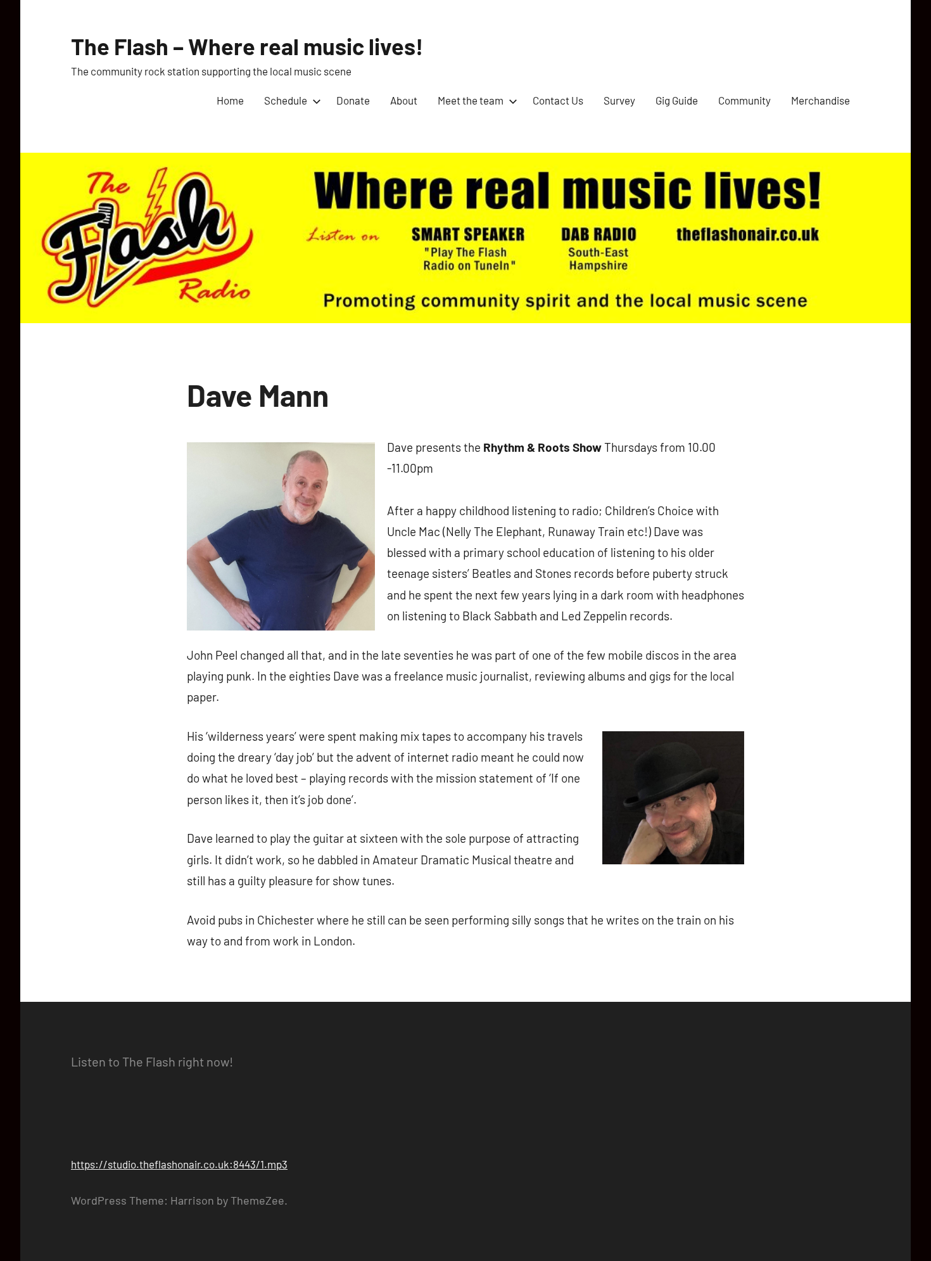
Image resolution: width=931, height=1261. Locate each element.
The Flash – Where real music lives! (247, 46)
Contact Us (558, 100)
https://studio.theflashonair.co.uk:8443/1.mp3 (179, 1164)
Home (230, 100)
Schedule (285, 100)
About (403, 100)
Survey (619, 100)
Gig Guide (677, 100)
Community (744, 100)
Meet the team (471, 100)
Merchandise (820, 100)
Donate (353, 100)
